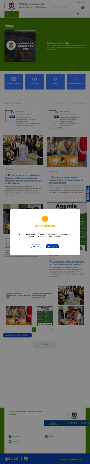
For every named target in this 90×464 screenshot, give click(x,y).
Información (52, 246)
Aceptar (36, 246)
